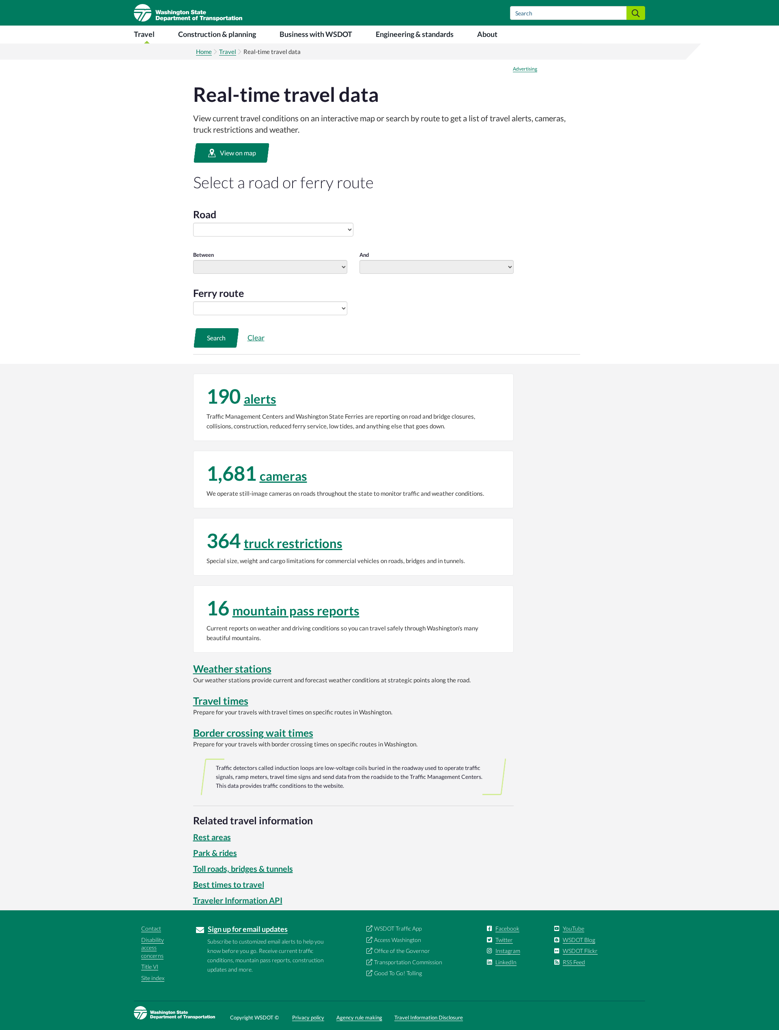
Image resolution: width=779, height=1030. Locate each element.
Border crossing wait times (253, 733)
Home (204, 51)
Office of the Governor (402, 950)
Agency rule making (359, 1017)
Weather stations (232, 668)
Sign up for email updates (248, 929)
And (364, 255)
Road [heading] (204, 214)
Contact (151, 928)
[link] (353, 407)
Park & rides (215, 853)
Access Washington (397, 939)
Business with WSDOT (316, 34)
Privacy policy (308, 1017)
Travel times (220, 701)
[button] (231, 153)
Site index (152, 977)
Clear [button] (256, 337)
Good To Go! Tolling (398, 973)
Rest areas (212, 837)
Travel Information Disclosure (428, 1017)
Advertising (525, 69)
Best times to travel (228, 884)
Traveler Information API (237, 900)
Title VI (149, 966)
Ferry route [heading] (218, 293)
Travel (144, 34)
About (487, 34)
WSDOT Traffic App (398, 928)
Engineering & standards (415, 34)
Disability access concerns (152, 947)
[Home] (188, 13)
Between (203, 255)
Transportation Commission (408, 962)
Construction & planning (217, 34)
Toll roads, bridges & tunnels (243, 868)
